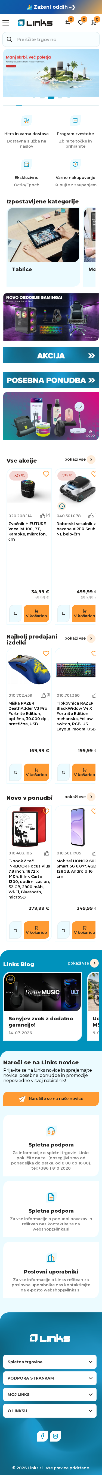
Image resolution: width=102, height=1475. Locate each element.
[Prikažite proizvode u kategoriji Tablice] (43, 247)
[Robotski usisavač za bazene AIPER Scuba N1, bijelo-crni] (77, 546)
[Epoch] (51, 317)
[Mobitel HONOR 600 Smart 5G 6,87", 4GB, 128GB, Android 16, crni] (77, 873)
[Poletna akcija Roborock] (51, 73)
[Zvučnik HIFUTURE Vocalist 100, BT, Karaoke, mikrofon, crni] (29, 546)
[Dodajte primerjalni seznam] (15, 613)
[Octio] (51, 416)
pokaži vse (75, 459)
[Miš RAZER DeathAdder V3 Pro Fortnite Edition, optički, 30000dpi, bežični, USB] (29, 715)
